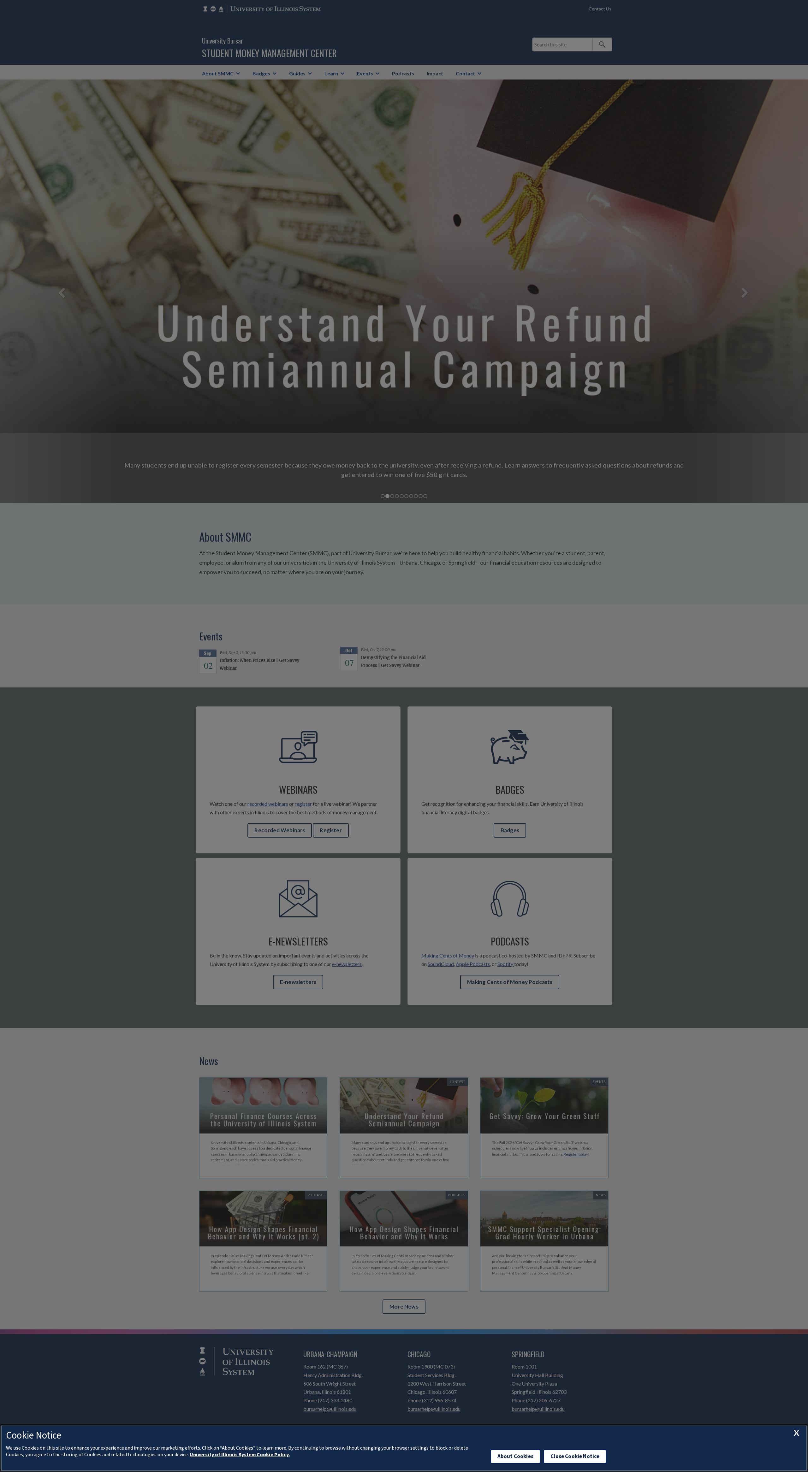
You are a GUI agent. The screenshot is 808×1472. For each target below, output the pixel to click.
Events (365, 73)
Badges (261, 73)
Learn (331, 73)
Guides (297, 73)
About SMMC (218, 73)
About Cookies (515, 1456)
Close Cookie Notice (574, 1456)
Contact (465, 73)
